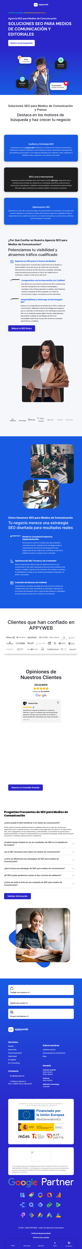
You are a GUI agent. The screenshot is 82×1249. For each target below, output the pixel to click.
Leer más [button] (26, 720)
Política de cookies (41, 1237)
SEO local (54, 180)
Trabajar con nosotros (19, 992)
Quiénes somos (49, 1049)
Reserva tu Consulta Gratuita (25, 787)
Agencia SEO (53, 240)
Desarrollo (12, 1049)
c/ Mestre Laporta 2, (17, 1081)
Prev (8, 420)
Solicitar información (18, 896)
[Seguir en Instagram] (9, 1036)
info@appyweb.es (16, 1076)
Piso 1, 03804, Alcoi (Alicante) (20, 1084)
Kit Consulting (14, 1063)
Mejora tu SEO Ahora (22, 328)
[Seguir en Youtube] (17, 1036)
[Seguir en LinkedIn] (21, 1036)
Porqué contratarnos (18, 1016)
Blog (44, 1056)
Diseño (11, 1046)
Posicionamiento (15, 1053)
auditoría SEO (30, 147)
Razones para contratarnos (54, 1053)
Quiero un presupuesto (21, 43)
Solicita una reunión (18, 1003)
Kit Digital (12, 1060)
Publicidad (12, 1056)
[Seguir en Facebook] (13, 1036)
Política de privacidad (41, 1233)
